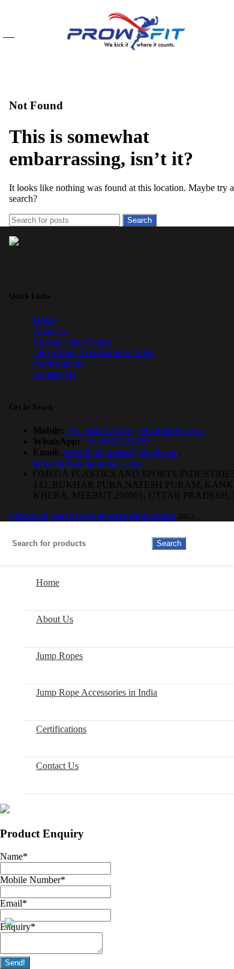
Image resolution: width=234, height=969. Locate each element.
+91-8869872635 (170, 430)
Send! (15, 962)
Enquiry (17, 927)
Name (14, 856)
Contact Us (54, 374)
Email (13, 903)
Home (44, 320)
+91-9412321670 (100, 430)
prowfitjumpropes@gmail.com (120, 452)
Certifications (58, 363)
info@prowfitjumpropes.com (88, 463)
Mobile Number (32, 880)
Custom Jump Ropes (72, 341)
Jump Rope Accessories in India (93, 352)
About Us (51, 331)
